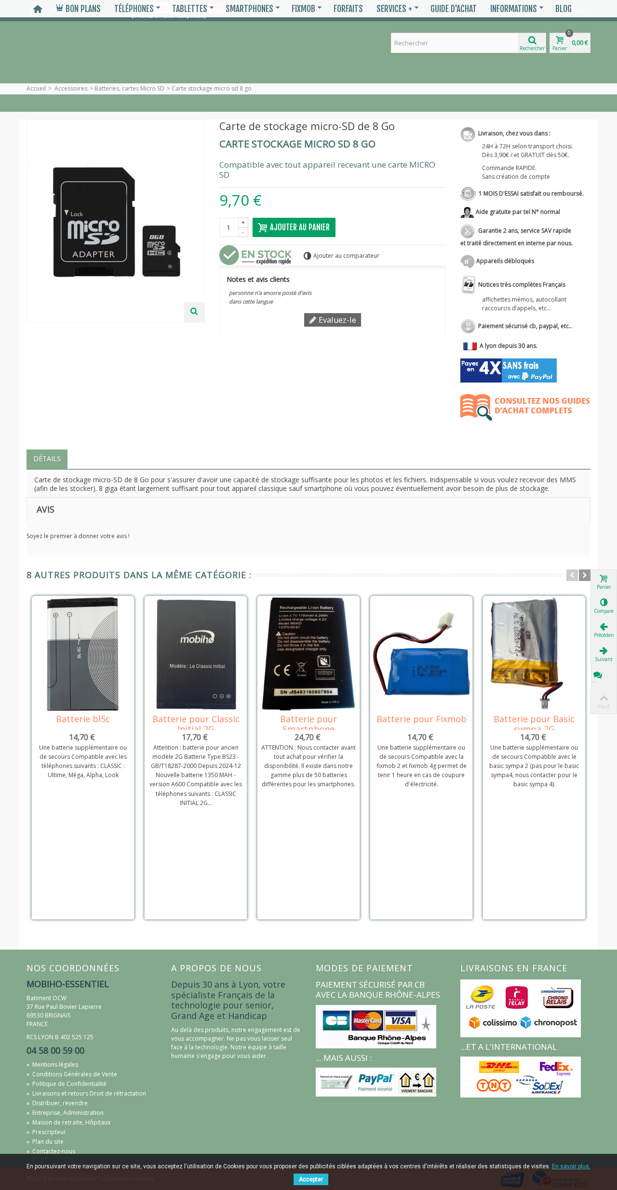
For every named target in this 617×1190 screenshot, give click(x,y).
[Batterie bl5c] (83, 654)
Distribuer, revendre (57, 1103)
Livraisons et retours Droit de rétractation (86, 1093)
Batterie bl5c (83, 719)
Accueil (36, 88)
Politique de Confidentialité (67, 1084)
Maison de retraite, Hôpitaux (68, 1122)
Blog (563, 8)
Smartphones (249, 8)
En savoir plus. (571, 1166)
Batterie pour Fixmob (421, 719)
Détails (47, 458)
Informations (513, 8)
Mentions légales (52, 1064)
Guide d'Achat (453, 8)
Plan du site (45, 1141)
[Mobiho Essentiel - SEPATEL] (92, 50)
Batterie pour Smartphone (308, 724)
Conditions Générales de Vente (72, 1074)
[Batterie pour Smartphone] (308, 654)
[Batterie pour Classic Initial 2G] (196, 654)
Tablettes (189, 8)
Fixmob (303, 8)
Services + (394, 8)
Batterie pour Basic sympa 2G (534, 724)
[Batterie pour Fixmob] (421, 654)
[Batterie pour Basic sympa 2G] (534, 654)
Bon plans (83, 8)
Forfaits (348, 8)
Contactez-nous (51, 1151)
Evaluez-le (336, 320)
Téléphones (134, 8)
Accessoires (70, 88)
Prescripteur (46, 1132)
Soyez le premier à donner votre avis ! (78, 536)
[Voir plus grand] (194, 312)
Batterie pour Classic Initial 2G (196, 724)
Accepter (311, 1179)
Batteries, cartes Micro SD (129, 88)
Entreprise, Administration (65, 1113)
